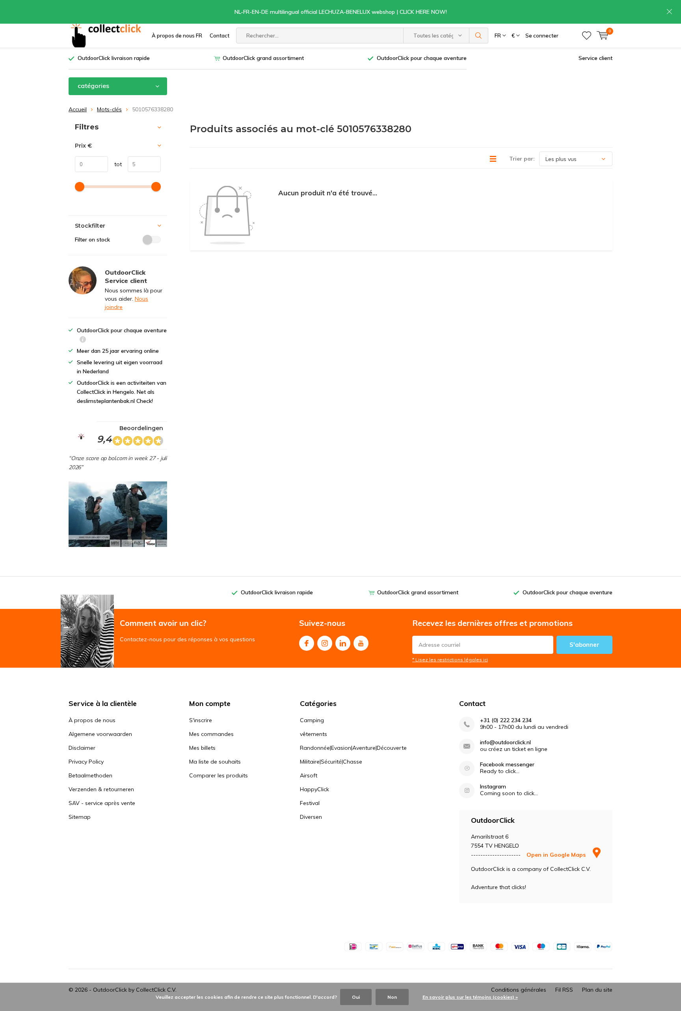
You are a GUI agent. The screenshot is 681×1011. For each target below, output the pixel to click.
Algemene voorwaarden (100, 734)
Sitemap (80, 816)
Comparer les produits (218, 775)
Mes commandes (211, 734)
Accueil (78, 109)
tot (115, 164)
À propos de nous (92, 720)
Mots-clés (109, 109)
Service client (595, 58)
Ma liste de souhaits (215, 761)
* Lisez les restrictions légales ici (450, 660)
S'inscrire (200, 720)
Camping (312, 720)
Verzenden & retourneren (101, 789)
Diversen (311, 816)
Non (392, 997)
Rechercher (478, 35)
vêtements (313, 734)
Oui (356, 997)
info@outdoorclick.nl (505, 742)
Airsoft (308, 775)
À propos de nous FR (177, 35)
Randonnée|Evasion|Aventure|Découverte (353, 747)
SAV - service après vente (102, 803)
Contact (219, 35)
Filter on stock (92, 239)
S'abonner (584, 644)
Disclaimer (82, 747)
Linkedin (342, 643)
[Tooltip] (83, 340)
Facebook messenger (507, 764)
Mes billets (202, 747)
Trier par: (522, 158)
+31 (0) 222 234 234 (506, 720)
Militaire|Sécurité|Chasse (331, 761)
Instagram (324, 643)
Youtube (361, 643)
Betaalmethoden (90, 775)
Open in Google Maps (557, 854)
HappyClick (314, 789)
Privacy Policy (86, 761)
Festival (310, 803)
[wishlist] (586, 35)
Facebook (306, 643)
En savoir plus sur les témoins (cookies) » (470, 997)
